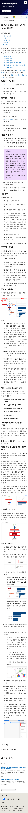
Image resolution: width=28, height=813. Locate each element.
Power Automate (9, 20)
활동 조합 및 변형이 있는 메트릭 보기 (14, 65)
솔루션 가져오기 (6, 38)
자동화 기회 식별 (9, 67)
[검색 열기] (21, 17)
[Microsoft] (14, 17)
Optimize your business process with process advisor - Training (13, 768)
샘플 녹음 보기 (6, 40)
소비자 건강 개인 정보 (16, 808)
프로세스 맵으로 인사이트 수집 (12, 63)
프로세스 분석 (5, 42)
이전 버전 (11, 806)
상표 (9, 811)
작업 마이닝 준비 (6, 36)
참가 (23, 806)
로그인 (25, 17)
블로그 (17, 806)
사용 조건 (3, 811)
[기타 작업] (25, 20)
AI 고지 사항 (4, 806)
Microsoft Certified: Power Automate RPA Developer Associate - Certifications (12, 778)
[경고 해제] (25, 2)
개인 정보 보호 (4, 808)
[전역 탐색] (1, 17)
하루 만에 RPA (8, 119)
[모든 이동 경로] (2, 20)
